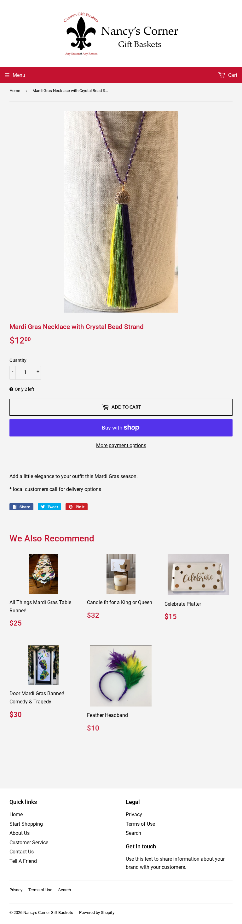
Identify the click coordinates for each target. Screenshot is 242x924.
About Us (19, 833)
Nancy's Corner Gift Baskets (48, 912)
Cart (232, 75)
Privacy (134, 814)
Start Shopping (26, 824)
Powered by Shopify (96, 912)
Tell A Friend (23, 861)
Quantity (17, 360)
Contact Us (21, 852)
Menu (19, 75)
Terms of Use (140, 824)
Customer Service (28, 843)
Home (14, 90)
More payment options (121, 445)
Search (133, 833)
